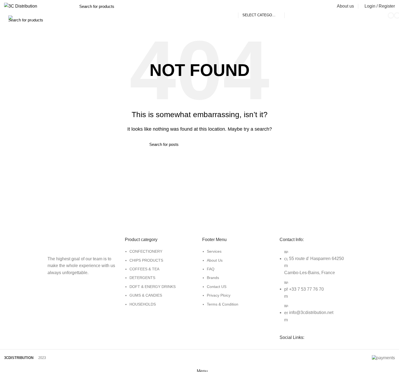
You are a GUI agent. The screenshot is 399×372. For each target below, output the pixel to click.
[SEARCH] (292, 6)
